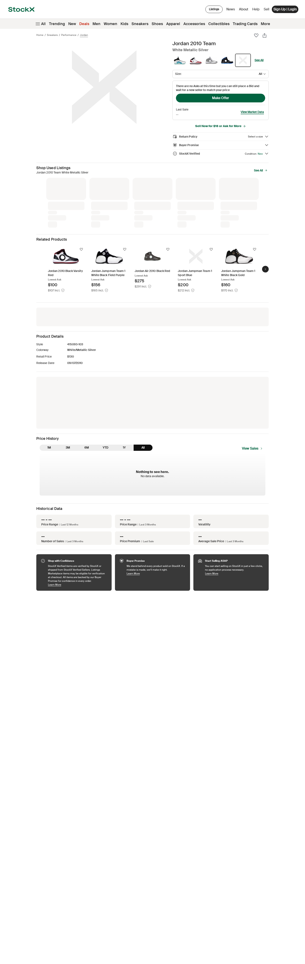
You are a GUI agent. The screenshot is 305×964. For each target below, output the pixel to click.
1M (49, 447)
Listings (214, 9)
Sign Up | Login (285, 9)
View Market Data (252, 112)
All (43, 23)
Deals (84, 23)
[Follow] (81, 249)
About (244, 10)
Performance (68, 35)
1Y (124, 447)
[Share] (264, 35)
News (230, 9)
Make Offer (220, 98)
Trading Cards (245, 23)
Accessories (194, 23)
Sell (266, 9)
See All (259, 60)
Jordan (84, 35)
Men (96, 23)
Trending (57, 23)
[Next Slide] (265, 269)
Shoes (157, 23)
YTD (105, 447)
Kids (124, 23)
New (72, 23)
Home (39, 35)
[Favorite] (256, 35)
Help (256, 9)
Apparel (173, 23)
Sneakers (140, 23)
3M (68, 447)
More (265, 23)
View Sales (250, 448)
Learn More (77, 584)
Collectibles (218, 23)
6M (86, 447)
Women (110, 23)
